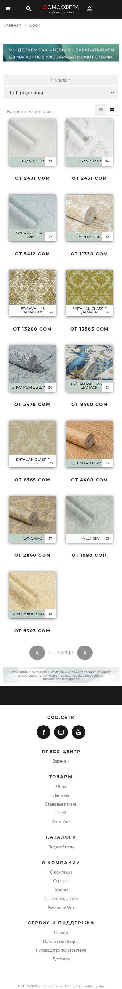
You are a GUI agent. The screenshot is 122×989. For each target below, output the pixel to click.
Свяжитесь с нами (61, 898)
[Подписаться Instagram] (61, 732)
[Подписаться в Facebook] (43, 732)
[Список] (100, 109)
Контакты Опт (61, 907)
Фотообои (61, 822)
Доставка (61, 959)
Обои (61, 786)
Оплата (61, 933)
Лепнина (61, 795)
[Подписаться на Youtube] (78, 732)
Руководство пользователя (61, 950)
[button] (61, 93)
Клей (61, 813)
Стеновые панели (61, 804)
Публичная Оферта (61, 941)
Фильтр (59, 79)
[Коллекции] (111, 109)
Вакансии (61, 761)
